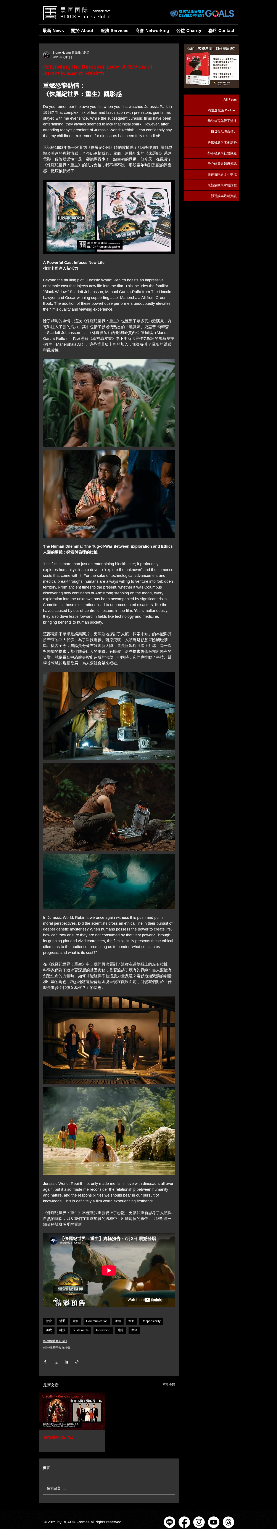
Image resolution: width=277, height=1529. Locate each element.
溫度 (49, 1330)
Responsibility (151, 1321)
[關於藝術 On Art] (72, 1411)
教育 (49, 1321)
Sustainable (81, 1330)
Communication (97, 1321)
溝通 (62, 1321)
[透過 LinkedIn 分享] (66, 1362)
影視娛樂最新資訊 (55, 1341)
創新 (131, 1321)
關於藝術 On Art (58, 1437)
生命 (134, 1330)
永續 (118, 1321)
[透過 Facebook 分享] (45, 1362)
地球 (121, 1330)
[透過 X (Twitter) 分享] (56, 1362)
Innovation (103, 1330)
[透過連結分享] (77, 1362)
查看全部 (169, 1384)
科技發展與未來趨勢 (56, 1347)
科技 (62, 1330)
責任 (76, 1321)
